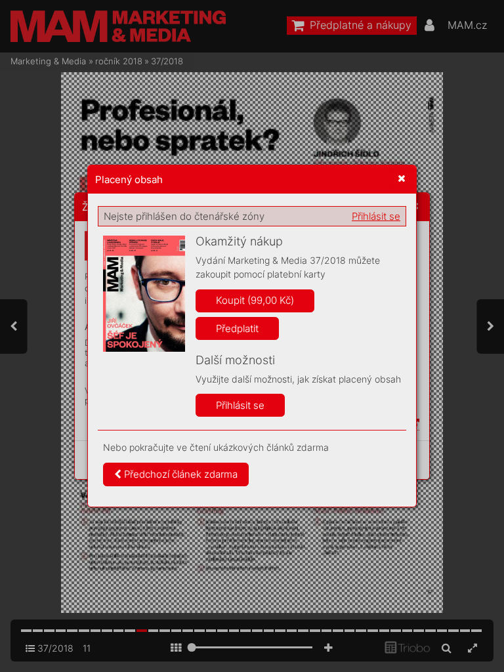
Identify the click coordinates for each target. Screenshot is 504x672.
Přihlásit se (376, 216)
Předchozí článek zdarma (179, 474)
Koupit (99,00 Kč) (255, 300)
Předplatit (237, 328)
